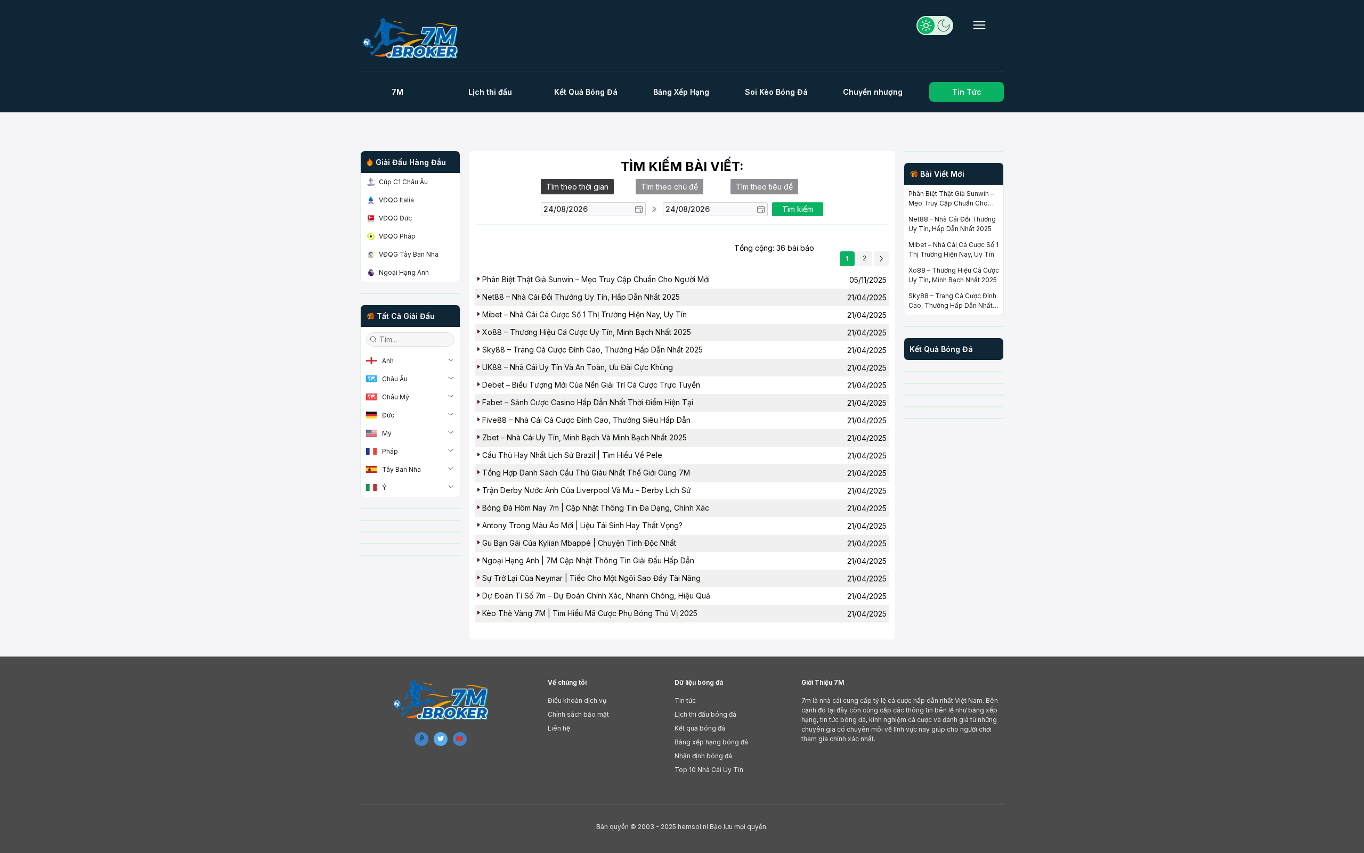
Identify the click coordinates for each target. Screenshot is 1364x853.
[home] (414, 38)
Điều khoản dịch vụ (577, 700)
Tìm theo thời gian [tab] (577, 186)
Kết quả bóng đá (700, 728)
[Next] (881, 258)
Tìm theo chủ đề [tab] (669, 186)
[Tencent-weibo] (421, 739)
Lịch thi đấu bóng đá (705, 714)
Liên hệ (559, 728)
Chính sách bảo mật (578, 714)
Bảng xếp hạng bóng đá (711, 742)
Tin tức (685, 700)
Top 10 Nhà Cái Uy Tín (709, 770)
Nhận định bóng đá (703, 756)
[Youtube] (460, 739)
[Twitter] (441, 739)
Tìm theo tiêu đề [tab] (764, 186)
